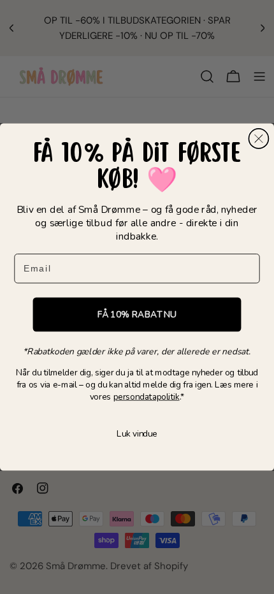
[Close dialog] (258, 138)
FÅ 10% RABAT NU (137, 314)
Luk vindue (137, 434)
